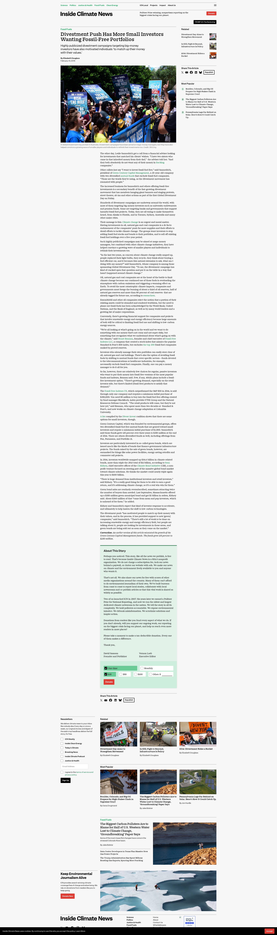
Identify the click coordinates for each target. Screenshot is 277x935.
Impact (162, 5)
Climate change (130, 221)
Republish (209, 72)
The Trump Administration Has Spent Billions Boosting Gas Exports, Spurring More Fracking (121, 859)
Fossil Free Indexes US (116, 390)
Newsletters (66, 719)
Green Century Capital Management (131, 172)
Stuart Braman (125, 338)
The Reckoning (205, 22)
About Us (172, 5)
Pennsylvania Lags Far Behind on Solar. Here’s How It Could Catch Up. (201, 115)
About (155, 920)
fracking (160, 162)
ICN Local (144, 5)
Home (155, 917)
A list (102, 416)
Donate (211, 13)
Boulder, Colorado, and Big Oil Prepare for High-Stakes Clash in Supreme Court (200, 91)
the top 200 (149, 344)
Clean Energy (112, 5)
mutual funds (127, 175)
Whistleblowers (159, 925)
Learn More (80, 931)
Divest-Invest (129, 416)
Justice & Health (85, 5)
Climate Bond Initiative (148, 465)
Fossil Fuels (99, 5)
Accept (269, 931)
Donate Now (67, 896)
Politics (73, 5)
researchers (149, 295)
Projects (153, 5)
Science (64, 5)
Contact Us (158, 922)
